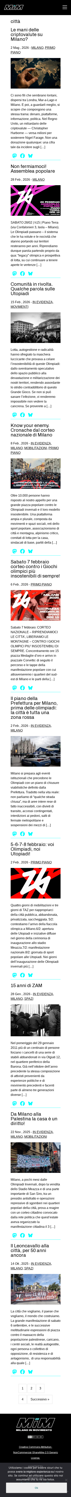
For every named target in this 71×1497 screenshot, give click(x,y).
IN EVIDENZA (43, 302)
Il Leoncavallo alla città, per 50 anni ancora (30, 1250)
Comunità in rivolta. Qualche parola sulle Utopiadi (33, 289)
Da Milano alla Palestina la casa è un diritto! (34, 1119)
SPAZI (28, 998)
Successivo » (40, 1399)
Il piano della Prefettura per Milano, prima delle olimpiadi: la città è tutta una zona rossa (34, 708)
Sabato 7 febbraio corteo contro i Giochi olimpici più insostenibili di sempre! (35, 568)
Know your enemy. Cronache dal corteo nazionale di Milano (33, 430)
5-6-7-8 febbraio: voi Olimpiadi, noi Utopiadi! (32, 849)
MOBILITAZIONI (35, 448)
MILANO (37, 47)
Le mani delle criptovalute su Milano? (27, 34)
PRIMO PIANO (41, 584)
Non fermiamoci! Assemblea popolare (33, 169)
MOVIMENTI (19, 306)
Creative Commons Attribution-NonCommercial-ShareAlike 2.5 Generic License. (35, 1452)
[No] (66, 1480)
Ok (36, 1487)
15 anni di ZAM (26, 985)
